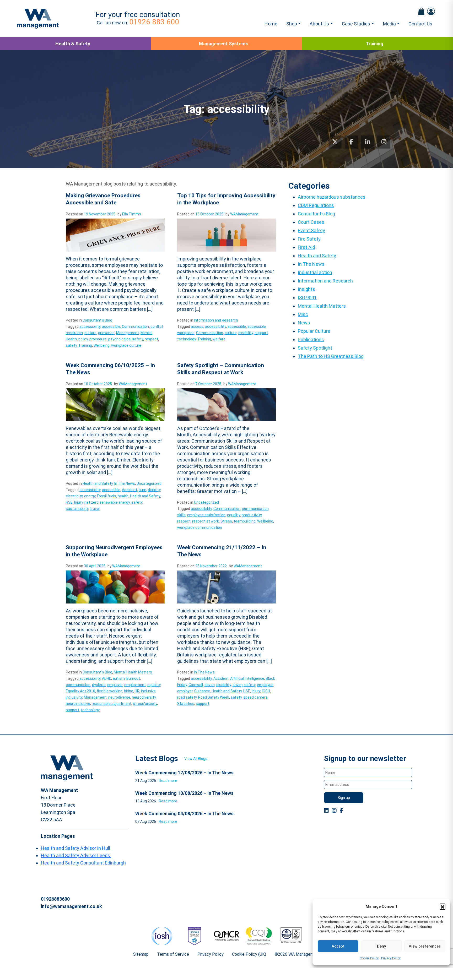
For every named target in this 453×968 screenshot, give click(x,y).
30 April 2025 (94, 566)
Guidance (202, 691)
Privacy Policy (391, 958)
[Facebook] (351, 142)
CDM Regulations (316, 205)
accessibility (89, 326)
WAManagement (244, 214)
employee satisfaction (206, 515)
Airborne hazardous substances (331, 197)
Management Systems (223, 43)
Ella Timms (131, 214)
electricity (74, 496)
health (123, 496)
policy (83, 339)
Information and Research (216, 320)
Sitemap (141, 954)
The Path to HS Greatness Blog (331, 356)
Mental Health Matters (133, 672)
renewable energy (115, 502)
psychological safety (125, 339)
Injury (78, 502)
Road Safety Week (213, 697)
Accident (129, 490)
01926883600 (55, 899)
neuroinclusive (78, 703)
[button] (442, 906)
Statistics (185, 703)
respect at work (205, 521)
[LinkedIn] (367, 142)
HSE (69, 502)
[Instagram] (383, 142)
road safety (187, 697)
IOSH (266, 691)
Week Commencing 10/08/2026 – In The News (184, 793)
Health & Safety (72, 43)
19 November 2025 (99, 214)
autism (119, 678)
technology (186, 339)
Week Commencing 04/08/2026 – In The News (184, 813)
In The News (124, 483)
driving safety (244, 685)
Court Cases (311, 222)
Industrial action (315, 272)
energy (89, 496)
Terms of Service (173, 954)
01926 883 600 (154, 22)
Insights (306, 289)
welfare (219, 339)
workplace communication (199, 527)
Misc (303, 314)
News (304, 322)
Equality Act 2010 (80, 691)
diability (154, 490)
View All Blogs (195, 759)
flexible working (109, 691)
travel (95, 509)
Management (127, 333)
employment (135, 685)
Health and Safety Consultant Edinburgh (83, 863)
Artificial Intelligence (247, 678)
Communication (135, 326)
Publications (311, 339)
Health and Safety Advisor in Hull (76, 848)
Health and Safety (98, 483)
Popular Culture (314, 331)
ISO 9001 (307, 297)
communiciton (78, 685)
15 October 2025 (209, 214)
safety (71, 345)
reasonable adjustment (111, 703)
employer (115, 685)
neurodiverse (119, 697)
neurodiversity (144, 697)
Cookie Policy (369, 958)
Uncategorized (149, 483)
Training (374, 43)
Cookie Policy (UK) (249, 954)
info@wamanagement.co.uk (71, 906)
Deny (381, 946)
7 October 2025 (208, 384)
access (197, 326)
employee (265, 685)
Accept (338, 946)
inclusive (148, 691)
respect (151, 339)
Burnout (133, 678)
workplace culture (126, 345)
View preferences (425, 946)
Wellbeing (102, 345)
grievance (106, 333)
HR (137, 691)
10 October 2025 (98, 384)
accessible (111, 326)
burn (142, 490)
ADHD (106, 678)
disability (245, 333)
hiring (128, 691)
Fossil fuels (106, 496)
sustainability (77, 509)
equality (233, 515)
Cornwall (195, 685)
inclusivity (74, 697)
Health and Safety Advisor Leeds (76, 855)
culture (90, 333)
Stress (226, 521)
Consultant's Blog (97, 320)
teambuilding (245, 521)
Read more (168, 781)
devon (209, 685)
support (261, 333)
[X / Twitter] (335, 142)
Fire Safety (309, 239)
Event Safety (311, 230)
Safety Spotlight (315, 348)
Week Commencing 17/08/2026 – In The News (184, 772)
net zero (91, 502)
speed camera (255, 697)
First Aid (306, 247)
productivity (252, 515)
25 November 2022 (211, 566)
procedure (98, 339)
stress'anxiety (145, 703)
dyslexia (99, 685)
